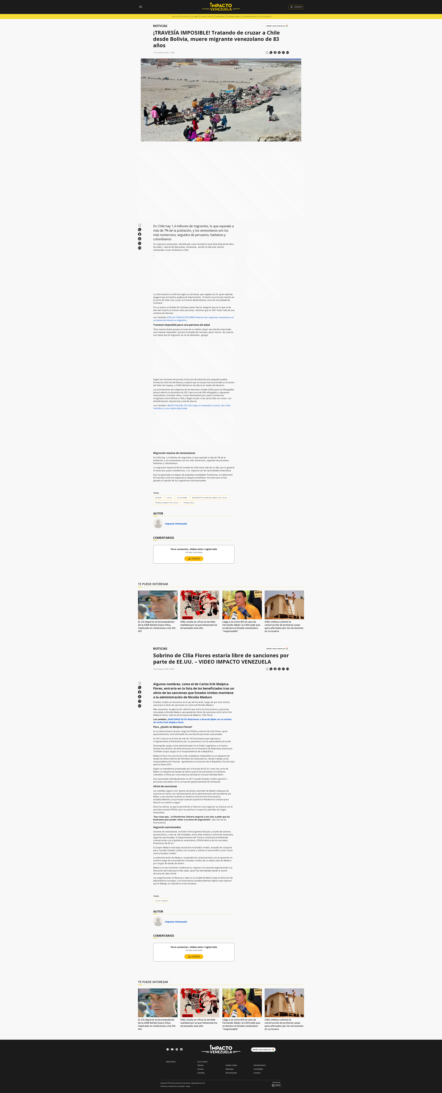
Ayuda (188, 1086)
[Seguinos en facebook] (181, 1049)
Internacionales (234, 16)
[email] (283, 52)
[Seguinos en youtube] (172, 1049)
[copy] (287, 52)
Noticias (175, 16)
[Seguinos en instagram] (177, 1049)
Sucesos (185, 16)
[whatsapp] (271, 52)
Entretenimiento (251, 16)
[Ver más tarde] (267, 52)
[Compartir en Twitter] (279, 52)
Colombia (194, 16)
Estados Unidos (207, 16)
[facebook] (275, 52)
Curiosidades (265, 16)
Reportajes (220, 16)
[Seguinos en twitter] (167, 1049)
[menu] (140, 7)
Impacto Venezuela (176, 523)
